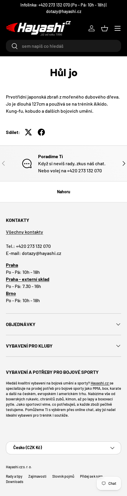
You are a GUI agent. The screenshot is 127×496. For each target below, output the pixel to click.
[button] (104, 28)
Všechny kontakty (24, 232)
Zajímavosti (37, 476)
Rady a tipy (14, 476)
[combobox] (63, 46)
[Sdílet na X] (28, 132)
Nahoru (63, 191)
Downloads (14, 481)
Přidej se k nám (91, 476)
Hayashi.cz (100, 383)
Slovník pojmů (63, 476)
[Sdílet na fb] (41, 132)
